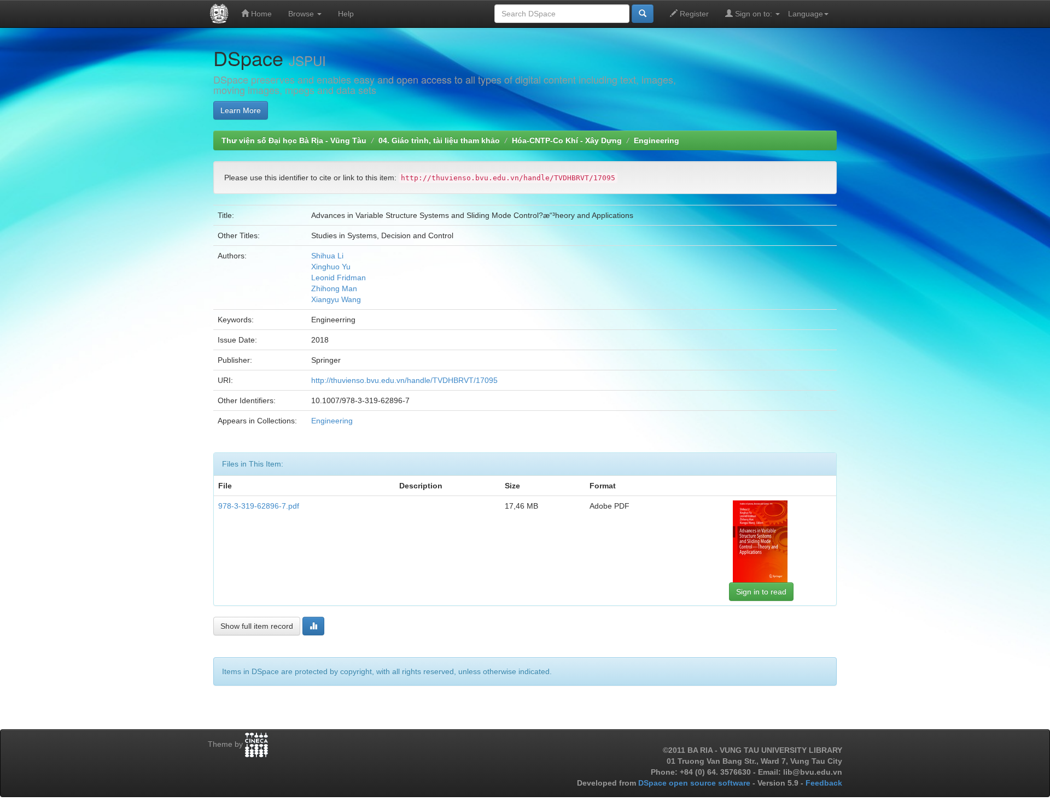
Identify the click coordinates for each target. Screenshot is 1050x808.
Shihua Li (327, 255)
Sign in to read (761, 591)
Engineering (656, 140)
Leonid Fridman (338, 277)
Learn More (240, 110)
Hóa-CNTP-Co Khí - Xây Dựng (567, 140)
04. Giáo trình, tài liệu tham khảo (439, 140)
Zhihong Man (334, 288)
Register (693, 13)
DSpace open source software (695, 782)
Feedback (824, 782)
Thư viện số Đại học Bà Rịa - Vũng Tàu (293, 140)
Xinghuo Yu (331, 266)
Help (346, 13)
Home (260, 13)
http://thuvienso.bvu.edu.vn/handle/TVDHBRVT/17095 (404, 380)
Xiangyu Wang (336, 299)
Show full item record (256, 626)
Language (805, 13)
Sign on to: (753, 13)
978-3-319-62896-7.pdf (258, 506)
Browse (302, 13)
